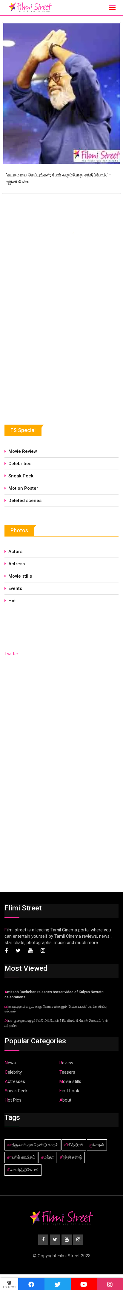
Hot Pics (13, 1100)
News (10, 1063)
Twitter (11, 654)
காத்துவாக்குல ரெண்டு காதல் (32, 1144)
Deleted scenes (24, 500)
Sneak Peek (20, 476)
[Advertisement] (49, 360)
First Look (69, 1090)
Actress (16, 564)
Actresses (15, 1081)
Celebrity (13, 1072)
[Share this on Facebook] (31, 1284)
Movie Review (22, 451)
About (65, 1100)
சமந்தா (47, 1157)
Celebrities (19, 463)
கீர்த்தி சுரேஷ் (71, 1157)
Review (66, 1063)
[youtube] (84, 1284)
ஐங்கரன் (97, 1144)
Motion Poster (23, 488)
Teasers (67, 1072)
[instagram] (110, 1284)
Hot (12, 600)
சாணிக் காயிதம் (21, 1157)
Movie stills (20, 576)
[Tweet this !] (57, 1284)
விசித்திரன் (74, 1144)
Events (15, 588)
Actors (15, 551)
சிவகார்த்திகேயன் (23, 1169)
